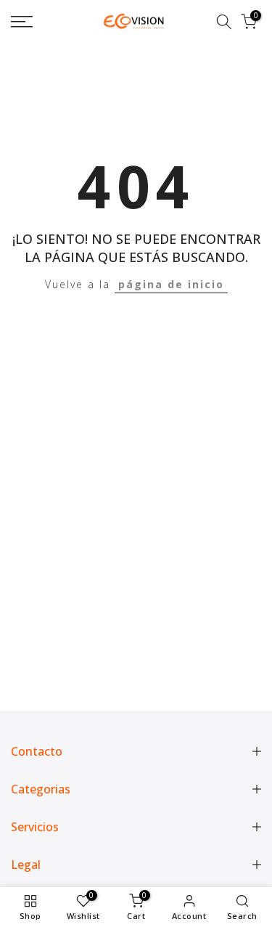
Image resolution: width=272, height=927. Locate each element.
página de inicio (171, 284)
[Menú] (38, 22)
